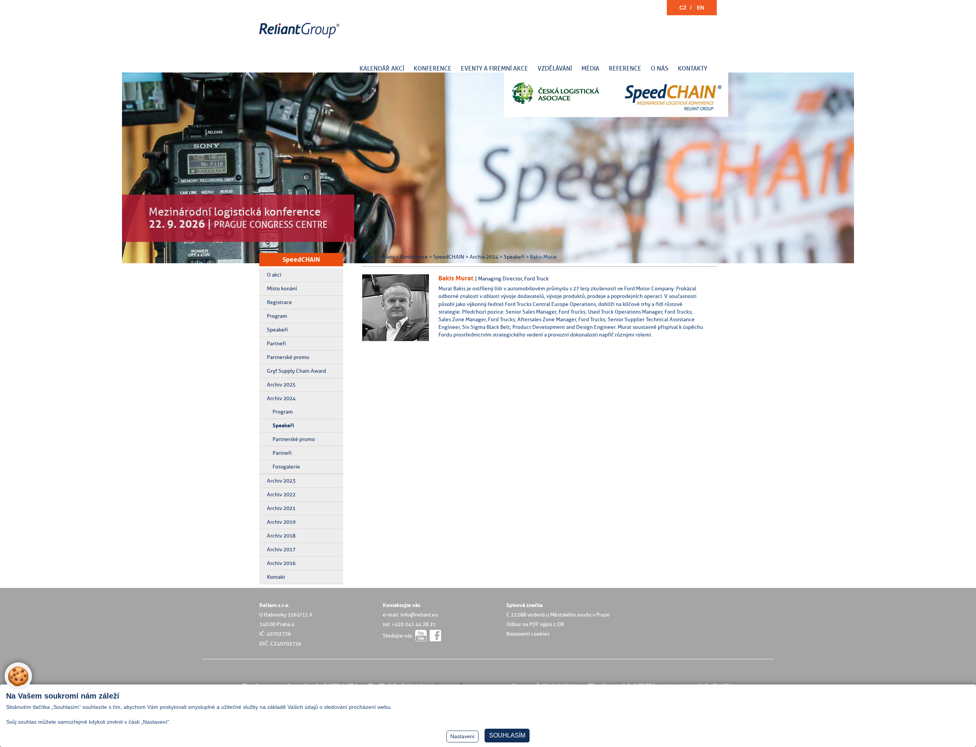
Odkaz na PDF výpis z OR (535, 624)
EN (700, 8)
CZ (683, 8)
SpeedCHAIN (301, 259)
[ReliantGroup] (300, 38)
